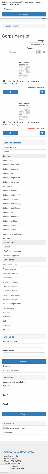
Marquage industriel (10, 299)
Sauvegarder (24, 14)
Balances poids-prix (10, 199)
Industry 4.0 (7, 160)
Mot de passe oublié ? (11, 370)
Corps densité (9, 259)
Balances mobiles (10, 221)
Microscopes (7, 316)
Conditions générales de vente (14, 428)
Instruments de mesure (12, 295)
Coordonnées (8, 432)
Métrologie (7, 312)
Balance (7, 246)
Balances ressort (9, 229)
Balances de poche (10, 169)
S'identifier (24, 361)
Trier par (30, 48)
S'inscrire (6, 366)
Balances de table (10, 190)
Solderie (6, 151)
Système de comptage (12, 251)
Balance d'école (9, 173)
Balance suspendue (11, 255)
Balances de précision (11, 177)
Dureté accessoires (10, 273)
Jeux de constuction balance (14, 234)
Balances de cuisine (11, 164)
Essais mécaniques (10, 282)
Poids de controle (9, 269)
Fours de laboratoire (10, 286)
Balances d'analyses (11, 182)
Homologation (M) (10, 264)
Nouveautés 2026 (9, 147)
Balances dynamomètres (13, 225)
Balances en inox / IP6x (12, 195)
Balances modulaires (11, 216)
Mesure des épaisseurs (12, 303)
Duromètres (7, 277)
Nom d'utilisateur (10, 341)
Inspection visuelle (10, 290)
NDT (4, 321)
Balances (6, 156)
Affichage (40, 40)
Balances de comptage (12, 203)
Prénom (6, 385)
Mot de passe (8, 350)
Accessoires (8, 238)
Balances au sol (9, 212)
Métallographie (8, 308)
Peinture (6, 329)
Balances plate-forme (11, 208)
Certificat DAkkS (9, 242)
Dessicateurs (8, 186)
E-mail (5, 404)
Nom (4, 395)
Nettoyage (7, 325)
